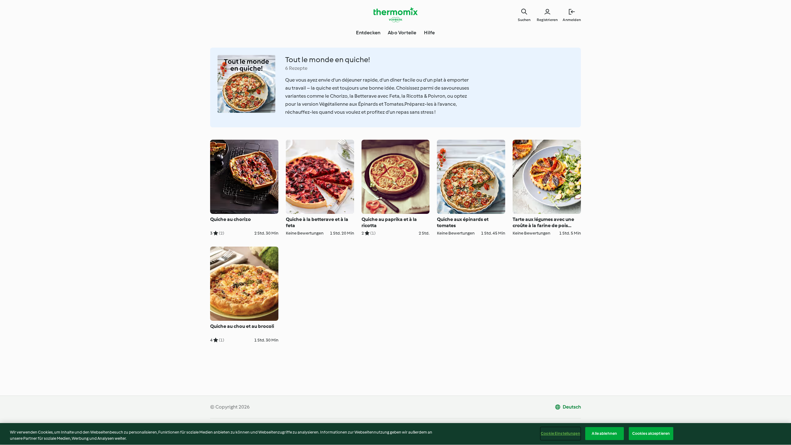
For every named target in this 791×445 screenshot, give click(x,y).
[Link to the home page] (395, 14)
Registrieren (547, 20)
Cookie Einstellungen (560, 433)
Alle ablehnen (604, 433)
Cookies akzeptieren (651, 433)
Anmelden (572, 20)
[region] (395, 434)
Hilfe (429, 33)
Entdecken (368, 33)
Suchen (524, 20)
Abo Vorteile (402, 33)
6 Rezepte (296, 68)
